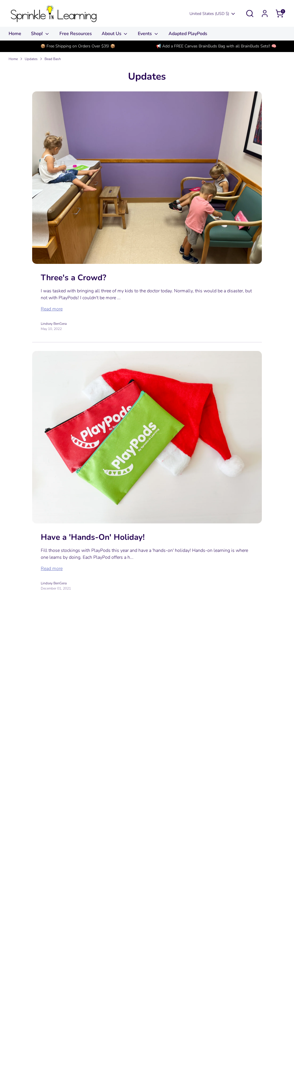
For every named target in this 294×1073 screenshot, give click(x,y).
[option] (78, 46)
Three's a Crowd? (73, 277)
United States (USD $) (209, 13)
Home (15, 33)
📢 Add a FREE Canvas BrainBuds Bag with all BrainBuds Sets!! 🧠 (216, 46)
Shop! (37, 33)
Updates (31, 59)
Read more (52, 309)
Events (145, 33)
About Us (112, 33)
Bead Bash (53, 59)
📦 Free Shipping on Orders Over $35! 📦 (77, 46)
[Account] (264, 13)
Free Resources (75, 33)
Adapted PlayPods (188, 33)
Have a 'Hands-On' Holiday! (93, 537)
